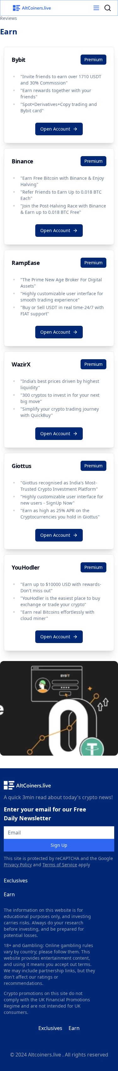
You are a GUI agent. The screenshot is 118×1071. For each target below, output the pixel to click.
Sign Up (59, 845)
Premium (93, 59)
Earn (9, 894)
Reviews (8, 18)
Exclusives (16, 880)
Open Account (55, 129)
